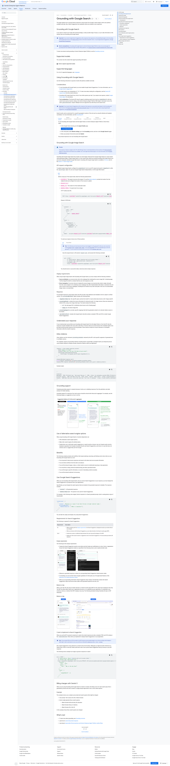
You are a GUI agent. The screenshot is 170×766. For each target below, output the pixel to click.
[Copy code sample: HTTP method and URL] (110, 194)
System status (60, 755)
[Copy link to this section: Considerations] (67, 85)
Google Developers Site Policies (75, 738)
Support (58, 751)
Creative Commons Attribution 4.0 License (90, 737)
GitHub (96, 749)
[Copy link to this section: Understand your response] (77, 321)
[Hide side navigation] (16, 763)
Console (149, 1)
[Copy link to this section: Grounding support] (72, 386)
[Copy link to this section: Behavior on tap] (65, 585)
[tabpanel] (85, 129)
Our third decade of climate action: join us (54, 763)
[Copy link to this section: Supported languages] (73, 69)
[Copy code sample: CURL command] (109, 256)
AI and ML (70, 15)
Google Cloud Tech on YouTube (138, 757)
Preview (106, 160)
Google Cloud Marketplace (24, 753)
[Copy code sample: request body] (110, 204)
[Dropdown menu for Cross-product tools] (42, 1)
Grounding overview (99, 51)
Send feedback (108, 18)
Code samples (98, 753)
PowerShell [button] (68, 242)
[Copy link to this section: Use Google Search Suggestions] (81, 477)
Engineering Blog (42, 8)
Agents (15, 8)
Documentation (64, 15)
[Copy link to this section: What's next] (66, 715)
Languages (77, 72)
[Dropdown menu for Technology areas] (28, 1)
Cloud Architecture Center (100, 755)
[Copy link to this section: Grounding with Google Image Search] (85, 143)
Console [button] (60, 118)
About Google (22, 763)
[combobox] (137, 1)
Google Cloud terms (40, 763)
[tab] (60, 118)
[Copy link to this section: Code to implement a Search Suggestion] (82, 632)
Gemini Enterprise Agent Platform (14, 6)
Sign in (166, 1)
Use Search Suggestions (71, 109)
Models (21, 8)
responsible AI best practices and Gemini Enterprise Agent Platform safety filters (84, 723)
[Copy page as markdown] (96, 19)
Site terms (33, 763)
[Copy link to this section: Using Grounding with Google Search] (85, 77)
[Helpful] (110, 15)
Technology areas (23, 1)
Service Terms (76, 39)
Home (58, 15)
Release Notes (60, 753)
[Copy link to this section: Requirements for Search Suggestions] (81, 518)
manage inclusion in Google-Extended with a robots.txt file (100, 47)
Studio (9, 8)
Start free (164, 5)
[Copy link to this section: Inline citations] (68, 334)
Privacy (27, 763)
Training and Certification (100, 757)
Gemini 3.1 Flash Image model (65, 161)
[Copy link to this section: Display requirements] (71, 274)
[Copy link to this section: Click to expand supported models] (76, 64)
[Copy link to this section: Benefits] (64, 453)
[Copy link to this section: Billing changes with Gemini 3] (78, 683)
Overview (4, 8)
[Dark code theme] (108, 194)
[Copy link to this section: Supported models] (71, 56)
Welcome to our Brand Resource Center (68, 577)
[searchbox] (9, 13)
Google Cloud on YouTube (137, 755)
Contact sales (22, 755)
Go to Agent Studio (66, 128)
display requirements (81, 527)
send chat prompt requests (72, 720)
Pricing (34, 8)
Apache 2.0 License (57, 738)
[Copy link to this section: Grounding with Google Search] (80, 29)
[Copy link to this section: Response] (64, 292)
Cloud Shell (92, 247)
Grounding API (80, 114)
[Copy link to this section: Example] (63, 692)
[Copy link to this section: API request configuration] (73, 165)
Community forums (61, 749)
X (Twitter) (134, 753)
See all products (22, 749)
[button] (8, 39)
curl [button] (63, 242)
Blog (133, 749)
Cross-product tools (35, 1)
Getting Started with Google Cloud (102, 751)
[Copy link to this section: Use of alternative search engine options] (87, 433)
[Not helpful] (112, 15)
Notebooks (27, 8)
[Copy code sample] (112, 347)
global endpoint (92, 179)
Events (133, 751)
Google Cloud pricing (23, 751)
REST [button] (104, 118)
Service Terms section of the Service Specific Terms (78, 107)
